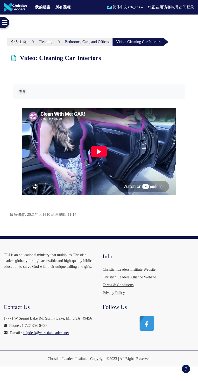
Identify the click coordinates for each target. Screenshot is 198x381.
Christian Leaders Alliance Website (129, 277)
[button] (125, 7)
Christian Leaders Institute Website (129, 269)
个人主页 (18, 42)
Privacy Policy (114, 293)
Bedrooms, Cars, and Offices (87, 42)
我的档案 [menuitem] (42, 7)
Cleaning (45, 42)
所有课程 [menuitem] (63, 7)
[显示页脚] (186, 369)
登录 (190, 7)
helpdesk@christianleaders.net (46, 333)
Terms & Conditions (118, 285)
